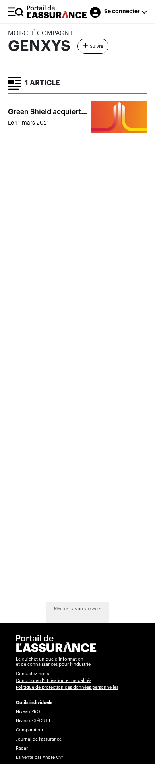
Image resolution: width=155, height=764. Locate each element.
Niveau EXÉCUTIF (33, 721)
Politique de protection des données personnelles (67, 687)
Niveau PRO (28, 711)
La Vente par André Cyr (39, 757)
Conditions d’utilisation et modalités (53, 680)
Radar (22, 748)
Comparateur (29, 730)
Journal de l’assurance (39, 739)
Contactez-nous (32, 674)
